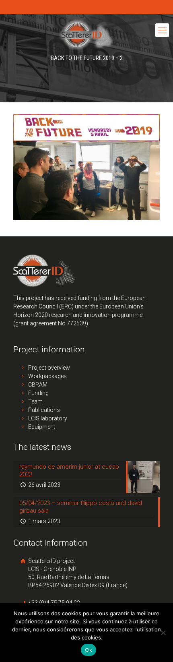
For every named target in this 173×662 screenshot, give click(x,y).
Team (35, 401)
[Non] (163, 633)
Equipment (41, 427)
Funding (38, 393)
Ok (88, 650)
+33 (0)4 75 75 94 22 (53, 603)
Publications (44, 410)
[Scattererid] (86, 34)
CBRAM (37, 384)
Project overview (49, 367)
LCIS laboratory (47, 418)
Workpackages (47, 376)
